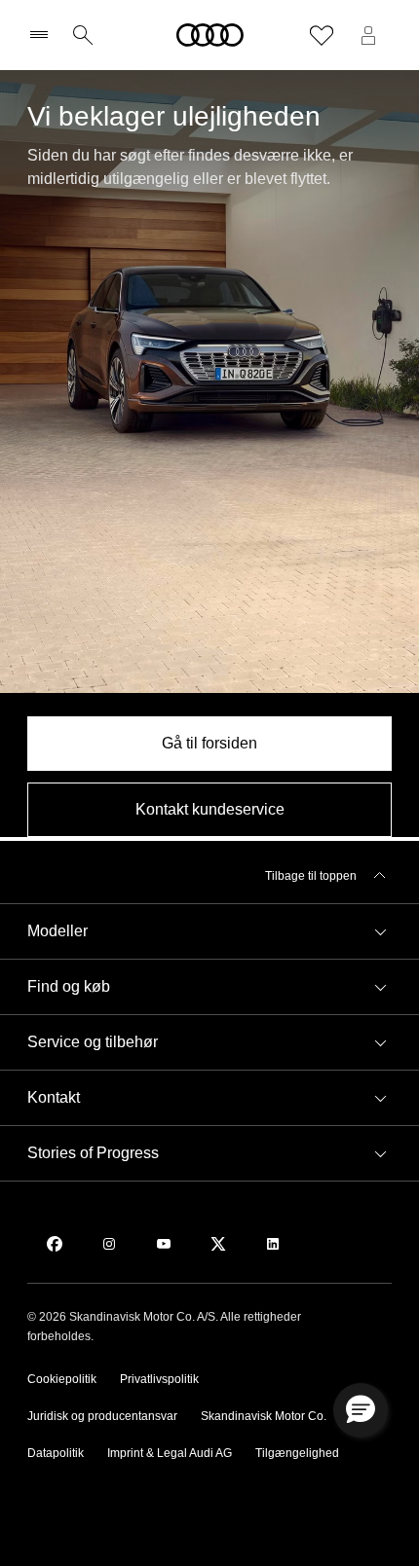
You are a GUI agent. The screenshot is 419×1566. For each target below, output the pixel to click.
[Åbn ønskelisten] (321, 35)
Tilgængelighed (297, 1453)
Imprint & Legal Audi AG (169, 1453)
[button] (209, 931)
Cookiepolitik (61, 1379)
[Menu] (43, 35)
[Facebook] (54, 1244)
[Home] (210, 35)
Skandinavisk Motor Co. (263, 1416)
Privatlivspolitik (159, 1379)
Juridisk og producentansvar (102, 1416)
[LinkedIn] (273, 1244)
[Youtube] (163, 1244)
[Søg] (82, 35)
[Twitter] (218, 1244)
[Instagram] (109, 1244)
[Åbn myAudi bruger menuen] (368, 35)
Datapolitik (55, 1453)
